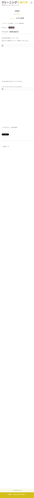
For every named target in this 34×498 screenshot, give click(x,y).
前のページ (6, 146)
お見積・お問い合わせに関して (17, 494)
